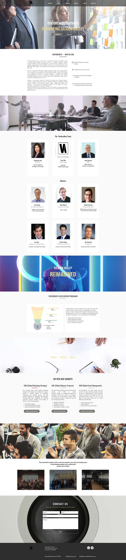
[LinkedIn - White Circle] (88, 547)
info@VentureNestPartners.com (87, 556)
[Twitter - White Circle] (92, 547)
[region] (30, 480)
